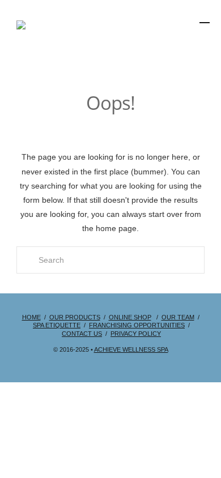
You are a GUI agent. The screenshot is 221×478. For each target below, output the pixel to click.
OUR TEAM (178, 317)
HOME (31, 317)
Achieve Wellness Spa (131, 349)
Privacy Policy (135, 333)
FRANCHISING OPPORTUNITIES (137, 325)
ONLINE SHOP (130, 317)
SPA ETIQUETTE (56, 325)
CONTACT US (82, 333)
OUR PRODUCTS (74, 317)
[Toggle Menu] (175, 47)
